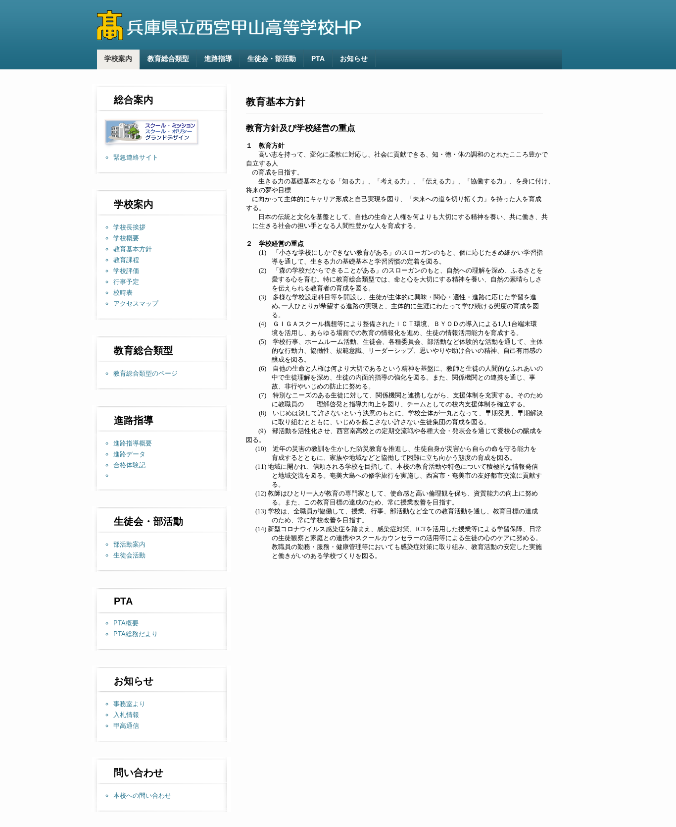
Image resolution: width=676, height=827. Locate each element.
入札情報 (126, 714)
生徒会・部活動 (271, 58)
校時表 (123, 292)
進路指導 (218, 58)
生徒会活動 (129, 555)
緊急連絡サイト (135, 157)
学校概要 (126, 238)
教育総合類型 (168, 58)
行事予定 (126, 281)
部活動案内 (129, 544)
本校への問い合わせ (142, 795)
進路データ (129, 454)
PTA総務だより (135, 634)
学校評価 (126, 271)
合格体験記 (129, 465)
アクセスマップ (135, 303)
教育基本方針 (132, 249)
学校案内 (118, 58)
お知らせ (354, 58)
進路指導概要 (132, 443)
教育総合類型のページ (145, 373)
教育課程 (126, 260)
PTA (318, 58)
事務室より (129, 704)
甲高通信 (126, 725)
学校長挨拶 (129, 227)
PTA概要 (126, 623)
